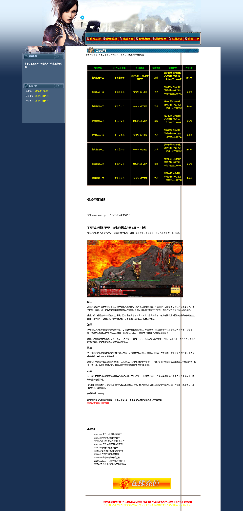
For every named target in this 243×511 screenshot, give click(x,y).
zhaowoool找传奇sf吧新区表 (113, 461)
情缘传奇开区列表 (136, 55)
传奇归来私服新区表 (110, 454)
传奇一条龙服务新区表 (112, 434)
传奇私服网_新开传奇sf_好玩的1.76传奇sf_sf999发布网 (138, 400)
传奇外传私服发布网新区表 (114, 464)
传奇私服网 (103, 55)
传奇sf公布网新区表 (111, 457)
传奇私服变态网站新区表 (112, 451)
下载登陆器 (119, 92)
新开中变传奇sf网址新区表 (113, 441)
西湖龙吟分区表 (117, 55)
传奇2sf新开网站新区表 (112, 444)
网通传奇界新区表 (110, 448)
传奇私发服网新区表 (111, 438)
